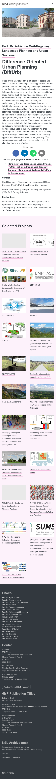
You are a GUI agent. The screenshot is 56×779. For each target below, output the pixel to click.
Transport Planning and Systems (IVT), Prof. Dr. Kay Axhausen (29, 171)
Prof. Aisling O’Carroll (10, 629)
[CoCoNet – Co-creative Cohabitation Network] (42, 240)
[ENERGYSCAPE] (14, 363)
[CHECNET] (14, 329)
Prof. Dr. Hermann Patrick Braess (15, 602)
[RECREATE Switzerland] (14, 391)
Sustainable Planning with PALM (40, 470)
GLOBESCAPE (8, 315)
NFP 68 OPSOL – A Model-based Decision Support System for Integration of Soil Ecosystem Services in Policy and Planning (41, 509)
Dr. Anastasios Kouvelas (11, 626)
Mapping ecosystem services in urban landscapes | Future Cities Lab (41, 404)
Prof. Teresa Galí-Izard (11, 609)
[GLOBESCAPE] (14, 305)
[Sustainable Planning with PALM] (42, 458)
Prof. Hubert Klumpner (11, 624)
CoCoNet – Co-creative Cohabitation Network (39, 252)
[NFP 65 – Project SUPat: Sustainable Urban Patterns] (14, 566)
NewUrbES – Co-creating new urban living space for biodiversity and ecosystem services (14, 255)
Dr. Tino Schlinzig (9, 634)
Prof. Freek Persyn (9, 631)
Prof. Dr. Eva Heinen (10, 616)
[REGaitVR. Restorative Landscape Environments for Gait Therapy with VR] (14, 274)
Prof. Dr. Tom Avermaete (11, 600)
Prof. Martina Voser (9, 638)
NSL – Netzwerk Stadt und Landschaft (15, 4)
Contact (5, 753)
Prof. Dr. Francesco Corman (13, 607)
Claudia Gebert (8, 677)
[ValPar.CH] (42, 305)
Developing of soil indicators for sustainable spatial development (41, 435)
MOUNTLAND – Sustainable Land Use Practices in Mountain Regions (13, 506)
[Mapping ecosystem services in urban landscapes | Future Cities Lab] (42, 391)
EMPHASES (35, 285)
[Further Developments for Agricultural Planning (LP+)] (42, 363)
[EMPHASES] (42, 274)
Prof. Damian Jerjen (10, 619)
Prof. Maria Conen (9, 604)
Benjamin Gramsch (11, 189)
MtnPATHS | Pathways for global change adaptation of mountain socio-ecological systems (41, 344)
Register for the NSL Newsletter (16, 687)
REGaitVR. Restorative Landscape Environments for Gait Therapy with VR (13, 288)
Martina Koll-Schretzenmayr (23, 706)
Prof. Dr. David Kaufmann (12, 621)
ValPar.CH (34, 315)
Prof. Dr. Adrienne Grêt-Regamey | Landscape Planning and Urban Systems (26, 50)
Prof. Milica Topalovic (10, 636)
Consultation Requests (11, 757)
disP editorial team (9, 732)
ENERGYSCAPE (8, 374)
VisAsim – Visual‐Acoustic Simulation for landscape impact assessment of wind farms (12, 473)
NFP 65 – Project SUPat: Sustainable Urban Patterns (13, 575)
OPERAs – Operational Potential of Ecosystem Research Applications (11, 539)
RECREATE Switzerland (11, 401)
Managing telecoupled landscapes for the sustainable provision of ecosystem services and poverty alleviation (11, 438)
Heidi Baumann (9, 182)
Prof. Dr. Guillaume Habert (12, 614)
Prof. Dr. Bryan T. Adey (11, 597)
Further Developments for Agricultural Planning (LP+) (40, 375)
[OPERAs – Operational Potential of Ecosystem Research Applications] (14, 527)
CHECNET (6, 340)
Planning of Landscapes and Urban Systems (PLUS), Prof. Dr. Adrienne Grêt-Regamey (30, 165)
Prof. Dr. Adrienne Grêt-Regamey (15, 612)
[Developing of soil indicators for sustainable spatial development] (42, 422)
